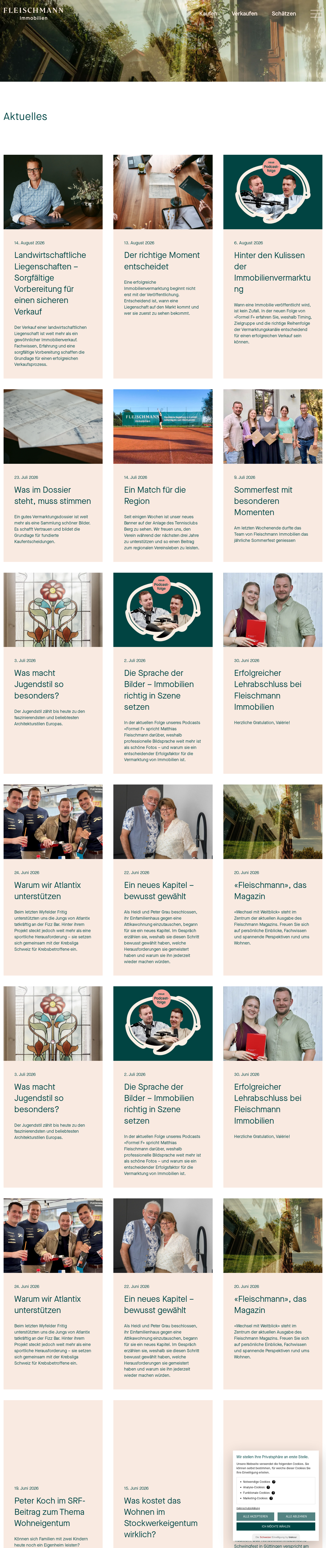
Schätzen (284, 13)
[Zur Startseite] (33, 16)
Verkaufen (245, 13)
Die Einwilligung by (276, 1537)
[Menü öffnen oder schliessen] (316, 13)
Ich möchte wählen (276, 1526)
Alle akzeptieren (255, 1516)
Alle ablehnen (296, 1516)
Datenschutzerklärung (248, 1508)
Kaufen (208, 13)
